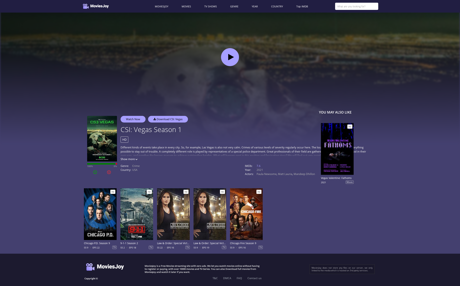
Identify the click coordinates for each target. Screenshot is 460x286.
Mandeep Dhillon (304, 174)
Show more (128, 159)
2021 (260, 170)
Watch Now (133, 119)
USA (134, 170)
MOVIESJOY (161, 6)
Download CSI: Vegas (169, 119)
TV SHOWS (210, 6)
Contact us (254, 278)
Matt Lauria (285, 174)
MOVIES (186, 6)
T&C (215, 278)
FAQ (239, 278)
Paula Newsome (267, 174)
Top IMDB (302, 6)
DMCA (227, 278)
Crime (136, 166)
